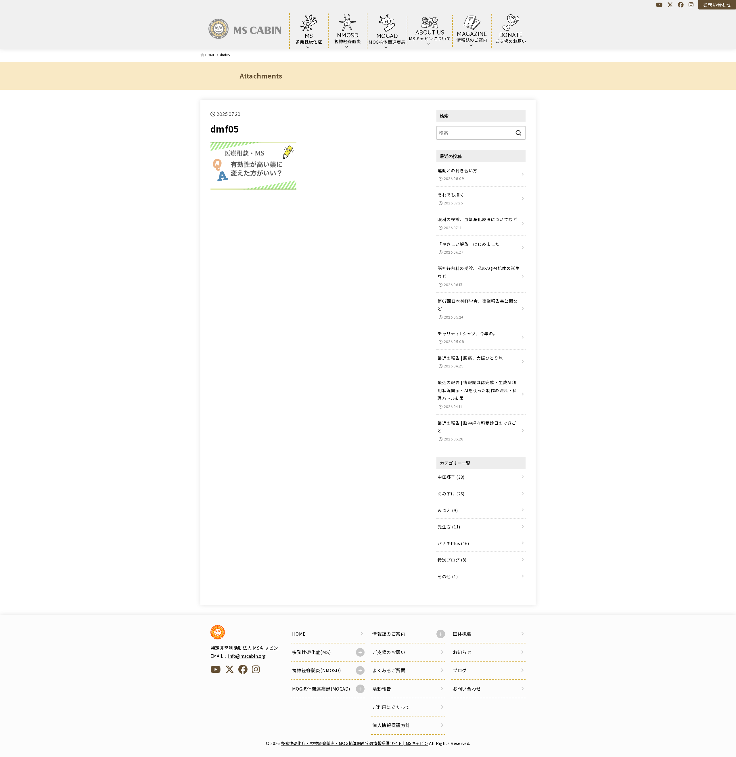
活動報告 (381, 688)
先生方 (449, 527)
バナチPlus (453, 543)
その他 (448, 576)
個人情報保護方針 (391, 725)
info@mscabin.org (247, 656)
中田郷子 (451, 477)
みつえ (448, 510)
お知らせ (462, 652)
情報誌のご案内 (388, 633)
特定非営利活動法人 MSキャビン (244, 648)
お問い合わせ (717, 4)
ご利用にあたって (391, 707)
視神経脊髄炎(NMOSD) (316, 670)
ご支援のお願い (388, 652)
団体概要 (462, 633)
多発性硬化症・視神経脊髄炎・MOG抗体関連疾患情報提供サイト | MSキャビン (354, 743)
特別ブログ (452, 560)
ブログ (460, 670)
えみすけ (451, 493)
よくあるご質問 (388, 670)
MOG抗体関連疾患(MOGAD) (321, 688)
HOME (299, 633)
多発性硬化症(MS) (311, 652)
